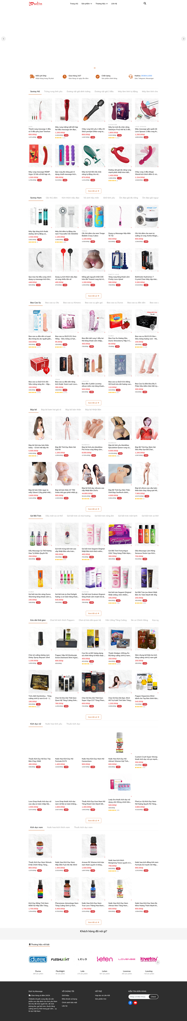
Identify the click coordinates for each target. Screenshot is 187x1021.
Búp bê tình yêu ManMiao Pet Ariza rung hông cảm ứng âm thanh (92, 449)
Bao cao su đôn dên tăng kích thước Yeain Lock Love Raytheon (66, 384)
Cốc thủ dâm (51, 197)
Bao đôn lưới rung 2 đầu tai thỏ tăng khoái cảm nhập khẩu (93, 340)
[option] (93, 38)
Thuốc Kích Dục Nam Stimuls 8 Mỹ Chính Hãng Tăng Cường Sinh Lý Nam (40, 864)
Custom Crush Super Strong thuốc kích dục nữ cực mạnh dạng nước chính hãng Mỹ (146, 759)
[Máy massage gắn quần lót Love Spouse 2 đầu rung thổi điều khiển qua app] (146, 110)
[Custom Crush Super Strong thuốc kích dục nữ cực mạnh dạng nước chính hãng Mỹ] (146, 742)
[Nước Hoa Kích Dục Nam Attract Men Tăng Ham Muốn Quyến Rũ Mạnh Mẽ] (120, 889)
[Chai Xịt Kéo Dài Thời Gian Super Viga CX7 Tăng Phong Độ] (93, 681)
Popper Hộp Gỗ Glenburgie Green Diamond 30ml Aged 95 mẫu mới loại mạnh (66, 657)
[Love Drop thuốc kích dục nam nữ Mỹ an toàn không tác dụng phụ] (67, 785)
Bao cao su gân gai (93, 302)
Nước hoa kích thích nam (58, 827)
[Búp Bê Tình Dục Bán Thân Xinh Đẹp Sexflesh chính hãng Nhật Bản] (120, 473)
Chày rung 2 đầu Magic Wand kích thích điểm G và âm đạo (146, 174)
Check (153, 997)
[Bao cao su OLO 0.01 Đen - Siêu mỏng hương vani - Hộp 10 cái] (146, 321)
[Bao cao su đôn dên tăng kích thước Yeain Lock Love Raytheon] (67, 364)
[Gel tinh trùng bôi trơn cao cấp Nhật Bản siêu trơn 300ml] (67, 534)
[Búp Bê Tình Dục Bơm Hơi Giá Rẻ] (67, 428)
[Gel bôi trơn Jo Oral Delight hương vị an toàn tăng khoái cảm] (67, 577)
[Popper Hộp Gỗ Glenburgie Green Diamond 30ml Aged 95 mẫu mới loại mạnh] (67, 638)
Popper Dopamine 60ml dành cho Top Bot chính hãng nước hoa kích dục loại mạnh (146, 698)
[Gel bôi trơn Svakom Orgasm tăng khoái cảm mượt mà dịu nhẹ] (93, 577)
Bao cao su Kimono (72, 302)
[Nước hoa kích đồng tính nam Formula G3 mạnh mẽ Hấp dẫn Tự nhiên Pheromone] (146, 846)
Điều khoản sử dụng (69, 999)
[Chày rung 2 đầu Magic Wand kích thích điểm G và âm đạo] (146, 155)
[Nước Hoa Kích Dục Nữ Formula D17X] (67, 742)
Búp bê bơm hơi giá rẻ (51, 409)
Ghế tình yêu (109, 197)
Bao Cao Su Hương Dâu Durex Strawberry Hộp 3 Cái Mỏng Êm (119, 340)
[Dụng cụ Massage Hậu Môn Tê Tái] (120, 216)
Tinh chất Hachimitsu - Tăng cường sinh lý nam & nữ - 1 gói (40, 698)
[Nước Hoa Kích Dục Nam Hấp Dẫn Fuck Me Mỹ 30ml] (67, 846)
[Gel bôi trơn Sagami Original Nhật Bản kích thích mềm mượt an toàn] (93, 534)
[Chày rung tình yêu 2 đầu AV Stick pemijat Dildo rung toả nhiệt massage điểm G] (93, 110)
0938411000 (146, 76)
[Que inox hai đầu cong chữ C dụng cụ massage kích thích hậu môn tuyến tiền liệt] (40, 260)
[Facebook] (130, 1003)
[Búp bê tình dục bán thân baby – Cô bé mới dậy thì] (40, 428)
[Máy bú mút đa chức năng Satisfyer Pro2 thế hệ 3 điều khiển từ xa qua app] (120, 110)
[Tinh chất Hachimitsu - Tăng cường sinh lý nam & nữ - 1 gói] (40, 681)
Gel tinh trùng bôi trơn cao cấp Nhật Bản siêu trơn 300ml (65, 551)
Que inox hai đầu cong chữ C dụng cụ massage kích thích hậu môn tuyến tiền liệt (40, 279)
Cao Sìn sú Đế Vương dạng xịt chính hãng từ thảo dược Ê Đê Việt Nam (93, 655)
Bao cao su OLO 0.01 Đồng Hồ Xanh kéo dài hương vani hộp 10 (119, 384)
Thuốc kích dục (73, 724)
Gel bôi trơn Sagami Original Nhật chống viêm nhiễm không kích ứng (119, 594)
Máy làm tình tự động (128, 91)
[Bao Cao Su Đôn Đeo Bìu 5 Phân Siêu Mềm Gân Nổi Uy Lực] (146, 364)
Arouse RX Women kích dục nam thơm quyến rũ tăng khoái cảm (93, 864)
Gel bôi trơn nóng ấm (104, 516)
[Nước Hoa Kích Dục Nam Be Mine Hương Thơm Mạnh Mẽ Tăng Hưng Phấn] (146, 889)
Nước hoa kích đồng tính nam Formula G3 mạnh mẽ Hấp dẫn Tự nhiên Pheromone (146, 864)
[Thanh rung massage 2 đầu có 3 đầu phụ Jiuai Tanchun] (40, 110)
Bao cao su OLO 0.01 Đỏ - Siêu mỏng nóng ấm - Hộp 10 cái (39, 384)
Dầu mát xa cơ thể (54, 516)
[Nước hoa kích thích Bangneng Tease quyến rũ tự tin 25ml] (120, 846)
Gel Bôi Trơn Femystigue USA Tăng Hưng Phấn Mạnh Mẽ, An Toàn (119, 553)
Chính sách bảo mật (69, 1002)
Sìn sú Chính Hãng (139, 620)
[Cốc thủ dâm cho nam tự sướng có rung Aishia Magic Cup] (146, 216)
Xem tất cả (92, 191)
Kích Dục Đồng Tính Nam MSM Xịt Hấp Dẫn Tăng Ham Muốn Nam (38, 905)
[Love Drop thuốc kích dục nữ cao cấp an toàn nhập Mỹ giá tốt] (40, 785)
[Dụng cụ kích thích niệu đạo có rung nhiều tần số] (67, 260)
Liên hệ (64, 1006)
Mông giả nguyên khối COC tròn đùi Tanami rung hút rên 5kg (93, 279)
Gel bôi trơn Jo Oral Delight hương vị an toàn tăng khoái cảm (66, 596)
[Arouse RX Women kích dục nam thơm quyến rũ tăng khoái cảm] (93, 846)
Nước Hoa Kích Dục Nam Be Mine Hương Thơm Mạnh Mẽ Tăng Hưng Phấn (146, 905)
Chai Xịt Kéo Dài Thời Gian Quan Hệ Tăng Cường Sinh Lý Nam (65, 700)
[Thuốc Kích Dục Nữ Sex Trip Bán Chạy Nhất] (40, 742)
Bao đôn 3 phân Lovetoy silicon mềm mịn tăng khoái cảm (93, 386)
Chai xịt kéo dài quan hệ (90, 620)
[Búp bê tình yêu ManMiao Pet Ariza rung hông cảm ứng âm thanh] (93, 428)
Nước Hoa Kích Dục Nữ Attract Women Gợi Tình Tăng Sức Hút (118, 761)
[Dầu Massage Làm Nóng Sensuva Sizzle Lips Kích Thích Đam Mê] (146, 534)
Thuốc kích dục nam (83, 827)
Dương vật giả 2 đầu (104, 91)
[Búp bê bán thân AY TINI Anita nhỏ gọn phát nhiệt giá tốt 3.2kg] (67, 473)
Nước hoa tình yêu (53, 724)
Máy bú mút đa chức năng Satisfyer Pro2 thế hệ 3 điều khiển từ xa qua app (119, 129)
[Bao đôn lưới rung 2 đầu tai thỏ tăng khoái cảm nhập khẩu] (93, 321)
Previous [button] (3, 38)
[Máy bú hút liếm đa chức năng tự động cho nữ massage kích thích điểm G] (93, 155)
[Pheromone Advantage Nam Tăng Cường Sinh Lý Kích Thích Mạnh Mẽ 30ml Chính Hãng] (67, 889)
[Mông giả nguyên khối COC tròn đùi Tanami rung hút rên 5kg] (93, 260)
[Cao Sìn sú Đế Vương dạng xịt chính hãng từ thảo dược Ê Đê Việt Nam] (93, 638)
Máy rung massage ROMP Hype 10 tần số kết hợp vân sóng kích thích (40, 174)
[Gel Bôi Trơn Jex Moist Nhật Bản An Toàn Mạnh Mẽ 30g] (146, 577)
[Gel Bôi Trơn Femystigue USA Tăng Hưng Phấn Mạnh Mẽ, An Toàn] (120, 534)
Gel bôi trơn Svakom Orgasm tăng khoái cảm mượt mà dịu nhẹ (93, 596)
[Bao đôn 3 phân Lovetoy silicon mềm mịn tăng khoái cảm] (93, 364)
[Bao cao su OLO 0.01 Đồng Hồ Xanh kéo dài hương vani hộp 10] (120, 364)
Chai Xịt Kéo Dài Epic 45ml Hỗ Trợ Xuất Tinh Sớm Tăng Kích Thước (119, 700)
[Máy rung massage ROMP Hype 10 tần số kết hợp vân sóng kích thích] (40, 155)
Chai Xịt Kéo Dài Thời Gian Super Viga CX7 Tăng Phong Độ (93, 700)
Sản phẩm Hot (100, 999)
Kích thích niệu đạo (70, 197)
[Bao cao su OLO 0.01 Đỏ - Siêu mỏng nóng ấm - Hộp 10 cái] (40, 364)
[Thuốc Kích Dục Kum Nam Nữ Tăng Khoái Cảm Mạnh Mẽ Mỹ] (93, 785)
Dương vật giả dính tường (78, 91)
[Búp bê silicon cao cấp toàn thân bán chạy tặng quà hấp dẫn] (146, 473)
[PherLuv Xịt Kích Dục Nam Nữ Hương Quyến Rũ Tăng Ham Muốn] (146, 785)
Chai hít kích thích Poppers (62, 620)
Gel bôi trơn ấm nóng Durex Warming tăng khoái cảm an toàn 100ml (40, 596)
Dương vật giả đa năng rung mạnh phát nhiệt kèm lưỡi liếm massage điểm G (119, 172)
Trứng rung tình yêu (53, 91)
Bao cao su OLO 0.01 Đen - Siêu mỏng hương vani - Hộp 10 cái (146, 338)
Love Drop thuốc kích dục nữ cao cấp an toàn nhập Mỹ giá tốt (40, 803)
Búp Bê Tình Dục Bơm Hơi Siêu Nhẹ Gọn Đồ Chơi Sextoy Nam (145, 449)
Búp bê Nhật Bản (93, 409)
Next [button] (183, 38)
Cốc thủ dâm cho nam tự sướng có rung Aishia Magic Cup (146, 235)
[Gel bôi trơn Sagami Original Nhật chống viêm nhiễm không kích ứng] (120, 577)
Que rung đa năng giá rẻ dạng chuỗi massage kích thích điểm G (65, 174)
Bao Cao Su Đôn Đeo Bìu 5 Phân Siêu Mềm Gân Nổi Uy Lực (146, 386)
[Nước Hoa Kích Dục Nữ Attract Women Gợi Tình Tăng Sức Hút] (120, 742)
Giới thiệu (65, 995)
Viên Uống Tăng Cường (116, 620)
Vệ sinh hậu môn (91, 197)
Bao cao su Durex (115, 302)
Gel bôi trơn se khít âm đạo (154, 516)
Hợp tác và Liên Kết (102, 995)
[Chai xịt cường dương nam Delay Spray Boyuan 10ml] (40, 638)
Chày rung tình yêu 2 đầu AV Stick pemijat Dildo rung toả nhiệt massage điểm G (93, 131)
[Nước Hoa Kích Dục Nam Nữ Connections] (93, 742)
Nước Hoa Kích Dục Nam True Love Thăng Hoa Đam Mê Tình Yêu (92, 905)
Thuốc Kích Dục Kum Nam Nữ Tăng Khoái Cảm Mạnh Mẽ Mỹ (93, 803)
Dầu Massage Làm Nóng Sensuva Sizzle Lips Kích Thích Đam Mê (145, 553)
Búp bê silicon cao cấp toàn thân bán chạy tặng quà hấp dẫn (146, 490)
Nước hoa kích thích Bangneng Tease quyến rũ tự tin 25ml (120, 862)
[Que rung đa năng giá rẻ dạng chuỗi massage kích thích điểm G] (67, 155)
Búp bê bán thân (73, 409)
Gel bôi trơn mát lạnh (127, 516)
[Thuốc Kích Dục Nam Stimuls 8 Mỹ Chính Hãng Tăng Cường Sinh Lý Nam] (40, 846)
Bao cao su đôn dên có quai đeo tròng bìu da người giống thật (40, 338)
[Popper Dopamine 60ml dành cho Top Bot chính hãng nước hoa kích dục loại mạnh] (146, 681)
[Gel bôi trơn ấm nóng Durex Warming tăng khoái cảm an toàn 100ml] (40, 577)
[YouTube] (135, 1003)
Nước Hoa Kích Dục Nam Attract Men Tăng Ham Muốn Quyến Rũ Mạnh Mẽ (118, 905)
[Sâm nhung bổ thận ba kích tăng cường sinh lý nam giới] (146, 638)
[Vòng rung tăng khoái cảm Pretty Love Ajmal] (120, 260)
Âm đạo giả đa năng (128, 197)
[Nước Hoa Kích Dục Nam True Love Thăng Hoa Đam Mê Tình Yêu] (93, 889)
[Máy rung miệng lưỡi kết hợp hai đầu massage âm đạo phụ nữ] (67, 110)
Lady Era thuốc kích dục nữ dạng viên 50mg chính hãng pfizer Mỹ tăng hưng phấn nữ (120, 801)
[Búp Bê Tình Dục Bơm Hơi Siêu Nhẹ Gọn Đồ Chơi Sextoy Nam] (146, 428)
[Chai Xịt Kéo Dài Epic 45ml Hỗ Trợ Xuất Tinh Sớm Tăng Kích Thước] (120, 681)
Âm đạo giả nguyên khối (153, 197)
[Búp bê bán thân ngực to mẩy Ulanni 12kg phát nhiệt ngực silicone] (40, 473)
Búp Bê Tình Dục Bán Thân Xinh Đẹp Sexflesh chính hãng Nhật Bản (119, 492)
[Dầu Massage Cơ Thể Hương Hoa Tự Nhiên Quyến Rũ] (40, 534)
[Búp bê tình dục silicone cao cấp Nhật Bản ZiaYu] (93, 473)
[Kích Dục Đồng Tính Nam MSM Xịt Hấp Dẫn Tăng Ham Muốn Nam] (40, 889)
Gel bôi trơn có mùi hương (78, 516)
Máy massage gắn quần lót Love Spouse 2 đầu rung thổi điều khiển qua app (146, 131)
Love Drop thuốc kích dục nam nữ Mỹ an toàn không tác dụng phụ (65, 803)
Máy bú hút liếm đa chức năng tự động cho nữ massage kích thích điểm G (92, 174)
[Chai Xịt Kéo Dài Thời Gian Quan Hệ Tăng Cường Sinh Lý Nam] (67, 681)
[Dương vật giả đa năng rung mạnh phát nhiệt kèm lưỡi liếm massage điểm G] (120, 155)
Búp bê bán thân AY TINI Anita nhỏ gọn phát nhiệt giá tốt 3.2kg (66, 492)
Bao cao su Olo (52, 302)
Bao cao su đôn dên (136, 302)
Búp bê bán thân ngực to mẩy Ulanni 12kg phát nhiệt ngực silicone (40, 492)
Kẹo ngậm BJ (158, 620)
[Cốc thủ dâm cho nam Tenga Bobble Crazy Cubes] (93, 216)
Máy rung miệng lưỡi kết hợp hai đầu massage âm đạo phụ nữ (66, 129)
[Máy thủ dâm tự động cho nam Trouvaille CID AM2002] (67, 216)
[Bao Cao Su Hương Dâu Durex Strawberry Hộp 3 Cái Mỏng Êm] (120, 321)
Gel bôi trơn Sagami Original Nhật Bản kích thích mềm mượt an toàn (93, 551)
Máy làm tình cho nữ (151, 91)
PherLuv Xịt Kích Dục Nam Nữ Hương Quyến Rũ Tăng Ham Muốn (145, 803)
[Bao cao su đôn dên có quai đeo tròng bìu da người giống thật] (40, 321)
